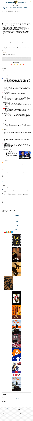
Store (3, 397)
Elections (6, 54)
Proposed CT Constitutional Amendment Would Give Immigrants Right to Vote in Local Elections (15, 8)
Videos (16, 221)
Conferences (3, 402)
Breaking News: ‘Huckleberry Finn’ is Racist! (8, 210)
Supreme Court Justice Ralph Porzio (11, 44)
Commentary (16, 215)
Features (3, 395)
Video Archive (4, 405)
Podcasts (16, 225)
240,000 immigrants (7, 17)
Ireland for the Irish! (5, 220)
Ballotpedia (7, 42)
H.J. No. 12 (7, 16)
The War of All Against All (5, 216)
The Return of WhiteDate (5, 211)
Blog (16, 209)
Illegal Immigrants (10, 54)
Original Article (4, 52)
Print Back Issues (4, 401)
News (3, 409)
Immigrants (13, 54)
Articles (3, 399)
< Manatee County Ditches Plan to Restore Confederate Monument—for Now (15, 57)
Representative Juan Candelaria (6, 20)
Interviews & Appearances (5, 404)
